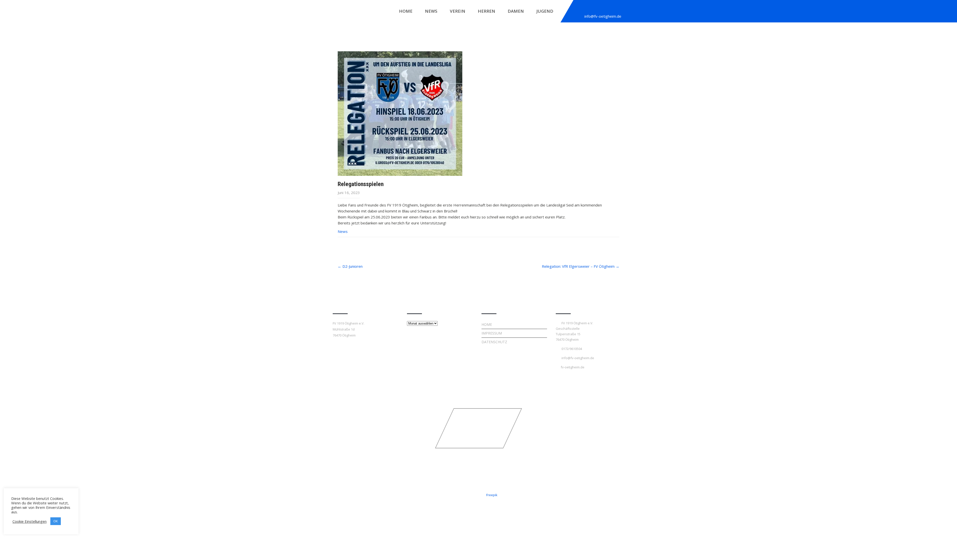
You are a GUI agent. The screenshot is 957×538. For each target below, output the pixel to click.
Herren (486, 11)
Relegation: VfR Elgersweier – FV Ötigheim (580, 266)
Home (405, 11)
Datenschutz (494, 341)
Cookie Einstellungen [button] (29, 521)
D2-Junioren (350, 266)
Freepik (491, 495)
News (431, 11)
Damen (516, 11)
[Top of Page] (943, 527)
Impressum (491, 333)
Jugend (544, 11)
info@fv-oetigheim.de (602, 16)
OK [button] (55, 521)
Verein (457, 11)
